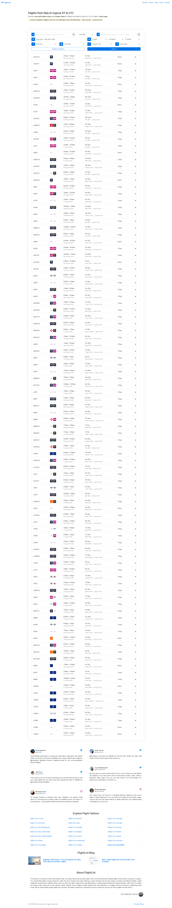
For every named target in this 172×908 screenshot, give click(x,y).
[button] (73, 34)
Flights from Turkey (37, 818)
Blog (156, 2)
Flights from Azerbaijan (38, 845)
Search (114, 49)
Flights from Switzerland (76, 840)
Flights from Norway (115, 827)
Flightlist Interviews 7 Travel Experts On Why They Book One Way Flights (62, 860)
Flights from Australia (115, 818)
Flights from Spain (36, 840)
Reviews (145, 2)
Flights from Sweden (75, 845)
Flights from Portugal (115, 823)
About (151, 2)
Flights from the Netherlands (40, 827)
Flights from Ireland (114, 836)
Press (161, 2)
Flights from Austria (75, 836)
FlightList (7, 2)
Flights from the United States (40, 832)
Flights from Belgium (75, 832)
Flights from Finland (114, 832)
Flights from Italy (74, 823)
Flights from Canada (75, 827)
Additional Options (58, 49)
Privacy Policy (139, 904)
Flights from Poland (75, 818)
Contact (167, 2)
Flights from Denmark (115, 840)
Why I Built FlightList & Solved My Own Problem (118, 860)
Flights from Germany (37, 823)
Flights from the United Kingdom (41, 836)
